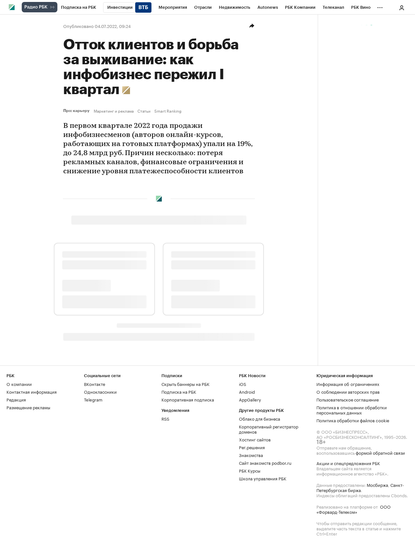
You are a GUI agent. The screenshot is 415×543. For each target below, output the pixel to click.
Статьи (143, 111)
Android (247, 391)
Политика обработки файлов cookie (352, 420)
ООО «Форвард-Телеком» (353, 509)
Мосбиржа (377, 484)
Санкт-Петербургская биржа (360, 487)
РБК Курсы (249, 470)
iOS (242, 383)
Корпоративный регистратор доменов (268, 429)
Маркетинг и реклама (114, 111)
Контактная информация (31, 391)
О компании (19, 383)
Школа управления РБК (262, 478)
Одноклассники (100, 391)
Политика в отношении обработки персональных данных (351, 409)
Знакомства (251, 454)
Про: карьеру (77, 111)
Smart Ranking (168, 111)
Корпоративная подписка (187, 399)
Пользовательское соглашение (347, 399)
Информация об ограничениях (347, 383)
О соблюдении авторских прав (348, 391)
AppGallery (250, 399)
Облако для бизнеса (259, 418)
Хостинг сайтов (255, 439)
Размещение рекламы (28, 407)
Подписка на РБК (178, 391)
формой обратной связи (380, 452)
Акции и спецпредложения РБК (348, 463)
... (380, 6)
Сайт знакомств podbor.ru (265, 462)
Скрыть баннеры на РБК (185, 383)
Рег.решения (252, 447)
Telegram (93, 399)
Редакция (16, 399)
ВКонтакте (94, 383)
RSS (165, 418)
